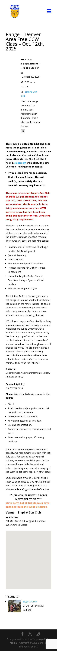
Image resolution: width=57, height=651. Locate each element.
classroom (20, 162)
